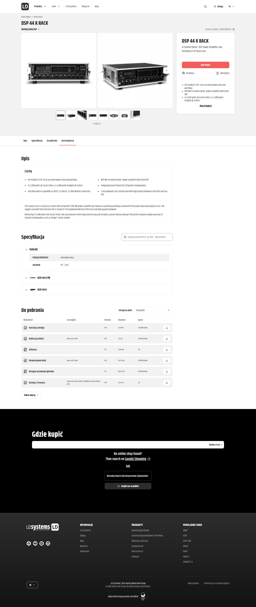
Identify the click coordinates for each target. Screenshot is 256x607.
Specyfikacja (37, 140)
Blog (82, 540)
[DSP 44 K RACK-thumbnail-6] (114, 115)
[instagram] (41, 543)
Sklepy (82, 535)
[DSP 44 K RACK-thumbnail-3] (82, 115)
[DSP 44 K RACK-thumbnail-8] (135, 115)
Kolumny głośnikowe (140, 530)
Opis (25, 140)
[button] (40, 6)
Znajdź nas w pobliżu (130, 486)
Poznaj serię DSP (29, 29)
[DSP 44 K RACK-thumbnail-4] (92, 115)
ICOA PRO (187, 540)
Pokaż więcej (29, 395)
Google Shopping (135, 459)
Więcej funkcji (206, 105)
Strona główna (26, 17)
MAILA (186, 546)
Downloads (84, 551)
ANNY (185, 530)
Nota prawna (193, 583)
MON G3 (186, 556)
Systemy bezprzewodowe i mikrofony (147, 535)
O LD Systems (85, 530)
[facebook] (29, 543)
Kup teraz (205, 65)
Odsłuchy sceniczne (140, 540)
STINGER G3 (188, 561)
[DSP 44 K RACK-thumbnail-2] (71, 115)
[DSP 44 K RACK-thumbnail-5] (103, 115)
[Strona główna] (25, 6)
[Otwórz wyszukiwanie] (205, 6)
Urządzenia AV (137, 546)
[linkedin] (48, 543)
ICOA (185, 535)
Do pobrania (52, 140)
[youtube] (35, 543)
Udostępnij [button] (224, 73)
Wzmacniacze (38, 17)
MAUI (185, 551)
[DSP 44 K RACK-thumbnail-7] (124, 115)
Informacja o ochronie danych (216, 583)
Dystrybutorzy (67, 140)
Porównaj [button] (190, 73)
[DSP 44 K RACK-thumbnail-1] (59, 115)
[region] (97, 70)
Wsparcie (84, 546)
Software (135, 556)
